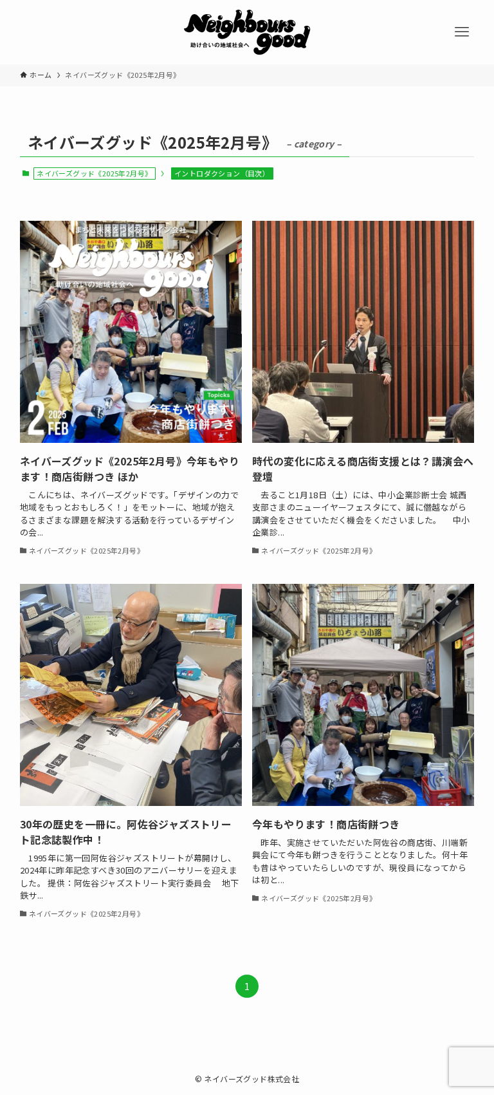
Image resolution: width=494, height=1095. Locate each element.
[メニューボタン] (462, 32)
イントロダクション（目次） (222, 173)
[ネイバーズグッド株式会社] (247, 32)
